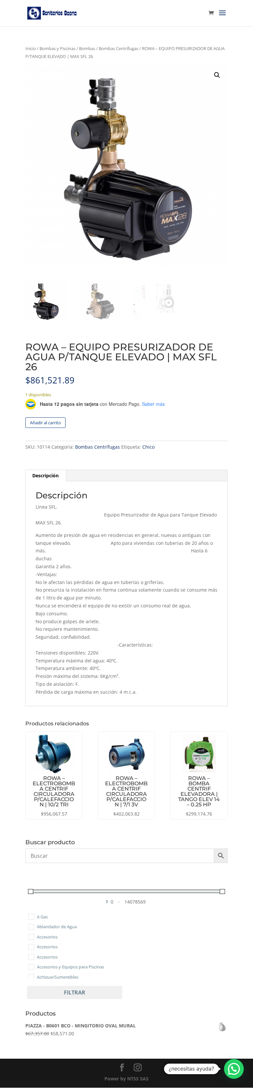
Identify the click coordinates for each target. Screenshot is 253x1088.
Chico (148, 447)
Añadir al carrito (45, 423)
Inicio (30, 48)
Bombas (87, 48)
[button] (217, 75)
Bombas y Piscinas (57, 48)
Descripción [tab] (45, 475)
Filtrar (74, 992)
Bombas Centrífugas (118, 48)
